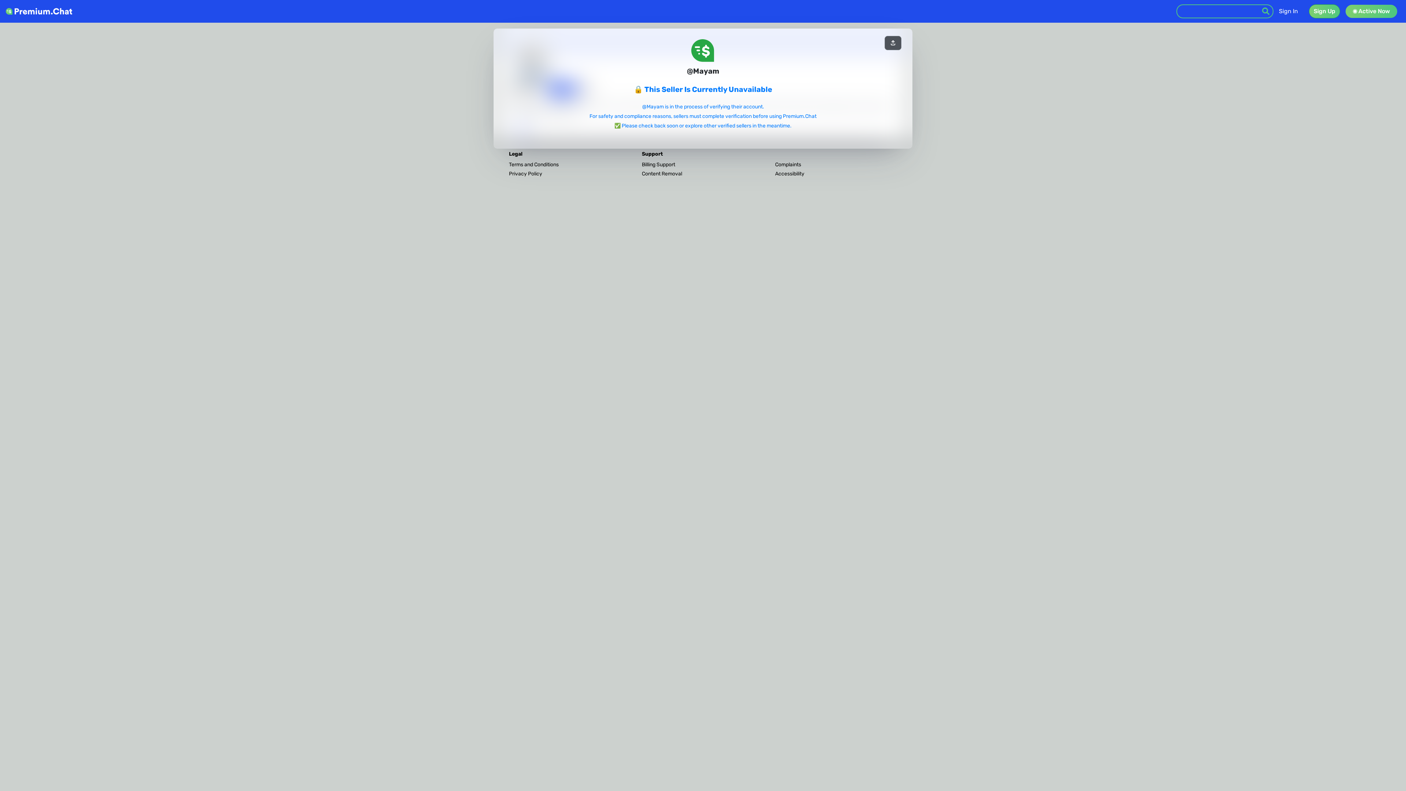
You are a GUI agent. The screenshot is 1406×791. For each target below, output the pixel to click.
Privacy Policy (525, 174)
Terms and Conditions (534, 164)
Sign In (1288, 11)
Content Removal (662, 174)
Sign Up (1324, 11)
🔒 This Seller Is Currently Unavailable (703, 89)
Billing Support (658, 164)
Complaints (788, 164)
